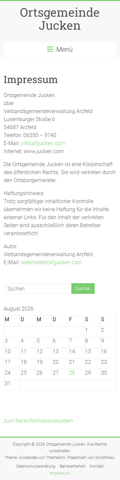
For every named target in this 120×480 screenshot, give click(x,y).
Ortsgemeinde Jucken (60, 18)
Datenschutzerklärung (35, 466)
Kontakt (97, 466)
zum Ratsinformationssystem (38, 421)
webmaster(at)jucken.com (51, 262)
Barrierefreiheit (72, 466)
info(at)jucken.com (43, 143)
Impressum (60, 473)
